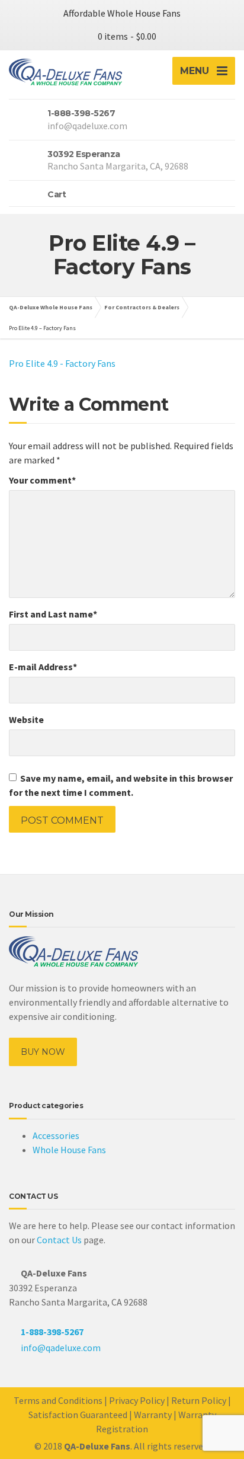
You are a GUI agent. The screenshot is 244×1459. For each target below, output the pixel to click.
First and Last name (53, 614)
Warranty (153, 1414)
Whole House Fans (69, 1150)
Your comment (42, 480)
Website (26, 719)
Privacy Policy (137, 1400)
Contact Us (59, 1240)
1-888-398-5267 (52, 1332)
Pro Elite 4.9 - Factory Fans (62, 363)
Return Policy (198, 1400)
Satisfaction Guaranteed (77, 1414)
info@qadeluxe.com (61, 1348)
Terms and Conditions (58, 1400)
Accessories (56, 1135)
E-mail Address (43, 667)
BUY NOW (43, 1052)
